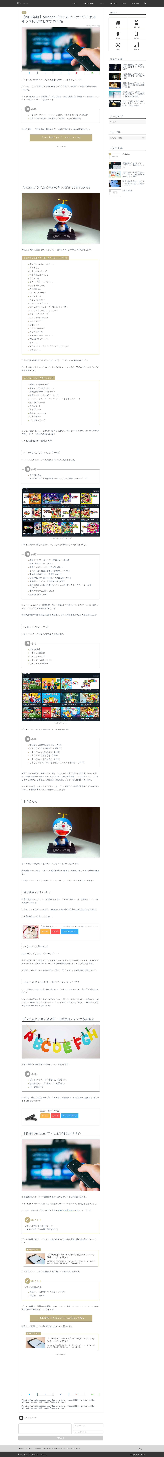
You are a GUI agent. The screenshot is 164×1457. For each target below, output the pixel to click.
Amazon (45, 931)
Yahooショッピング (70, 931)
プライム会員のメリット (67, 1210)
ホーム (75, 3)
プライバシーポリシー (38, 1454)
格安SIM (113, 3)
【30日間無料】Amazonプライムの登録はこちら (60, 1318)
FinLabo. (23, 3)
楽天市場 (55, 931)
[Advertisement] (61, 163)
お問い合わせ (24, 1454)
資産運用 (135, 3)
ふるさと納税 (88, 3)
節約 (124, 3)
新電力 (102, 3)
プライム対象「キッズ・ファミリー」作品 (61, 137)
